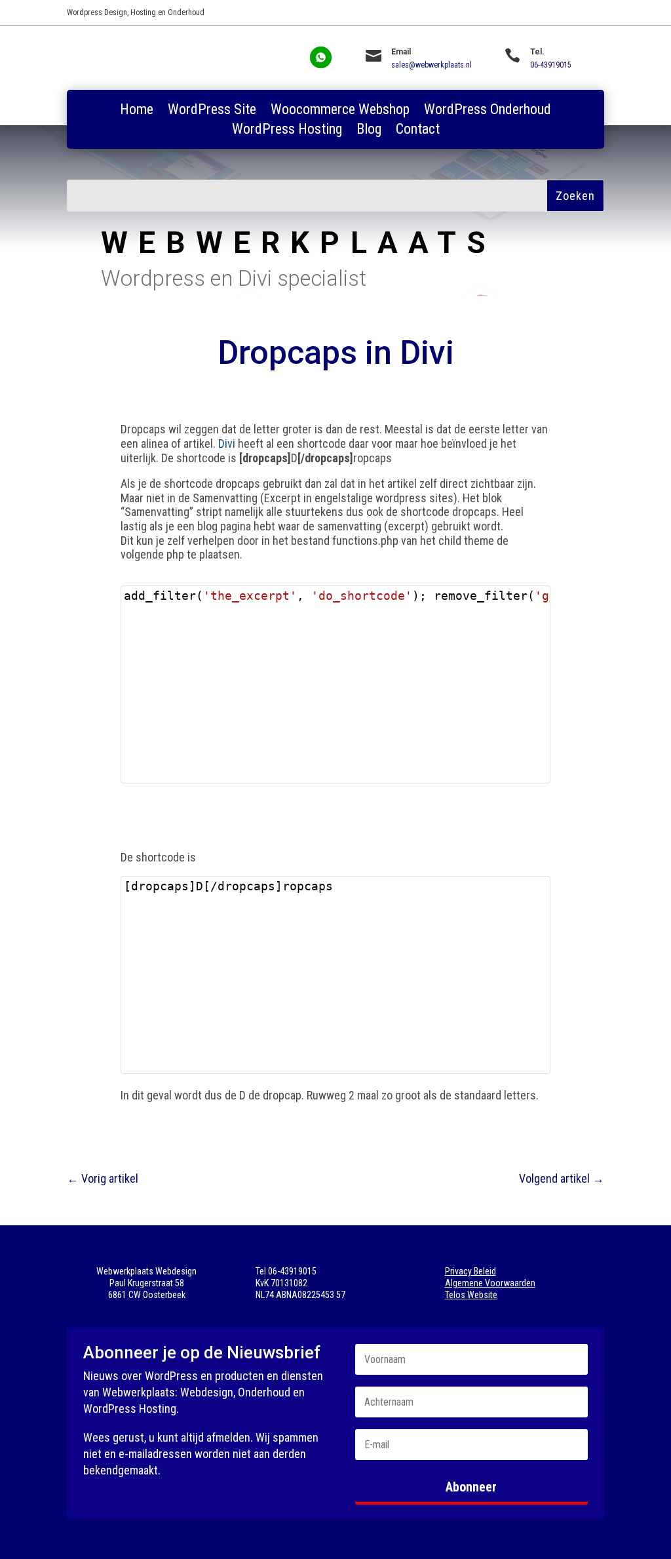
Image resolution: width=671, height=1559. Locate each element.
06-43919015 (550, 64)
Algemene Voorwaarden (490, 1283)
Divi (226, 443)
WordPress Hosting (287, 131)
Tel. (537, 51)
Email (401, 51)
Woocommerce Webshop (340, 111)
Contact (418, 131)
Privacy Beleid (470, 1271)
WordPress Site (212, 111)
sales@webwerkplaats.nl (431, 64)
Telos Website (471, 1295)
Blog (368, 131)
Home (136, 111)
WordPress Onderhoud (487, 111)
